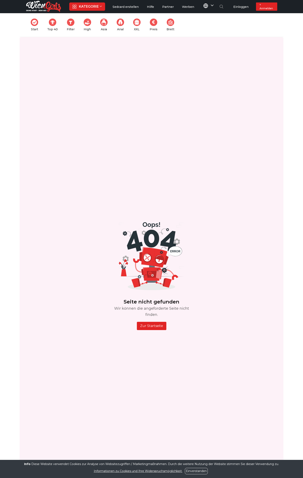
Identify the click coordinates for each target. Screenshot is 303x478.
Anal (122, 25)
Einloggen (241, 7)
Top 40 (53, 25)
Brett (172, 25)
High (89, 25)
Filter (72, 25)
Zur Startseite (151, 326)
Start (36, 25)
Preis (155, 25)
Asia (105, 25)
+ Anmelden (266, 6)
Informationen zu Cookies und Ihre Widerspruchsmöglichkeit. (138, 471)
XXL (138, 25)
